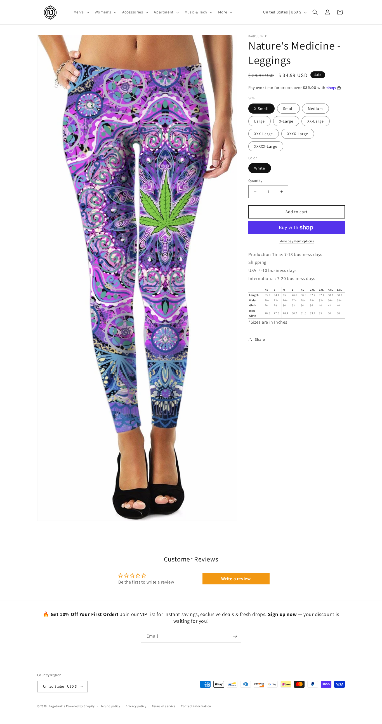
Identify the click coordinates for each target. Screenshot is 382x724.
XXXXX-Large (265, 146)
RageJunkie (57, 706)
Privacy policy (136, 706)
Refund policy (110, 706)
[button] (80, 12)
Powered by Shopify (80, 706)
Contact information (196, 706)
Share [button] (260, 339)
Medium (315, 108)
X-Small (261, 108)
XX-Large (315, 121)
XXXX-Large (297, 133)
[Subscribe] (235, 636)
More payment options (296, 241)
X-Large (286, 121)
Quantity (255, 180)
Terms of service (163, 706)
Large (259, 121)
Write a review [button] (236, 579)
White (259, 168)
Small (288, 108)
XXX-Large (263, 133)
